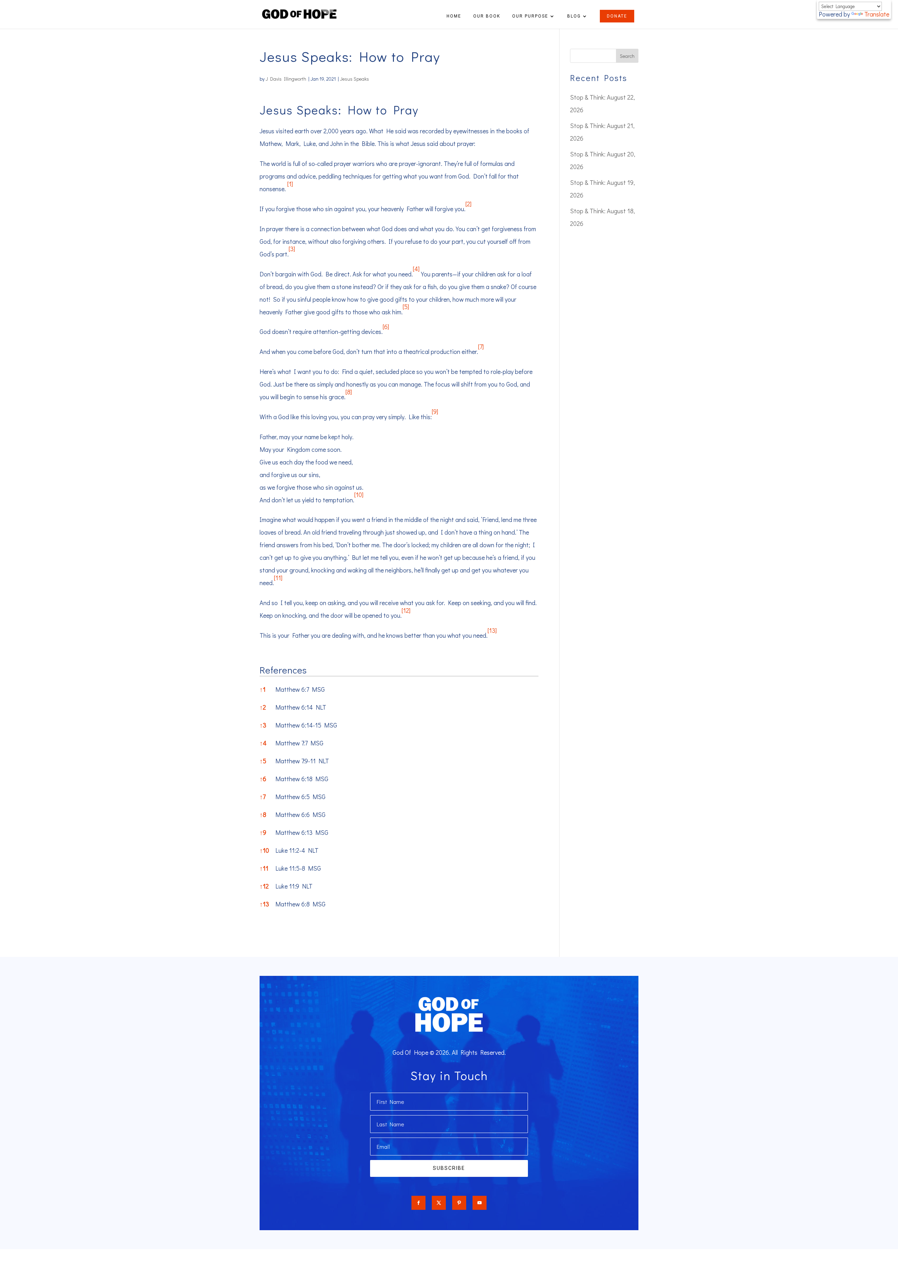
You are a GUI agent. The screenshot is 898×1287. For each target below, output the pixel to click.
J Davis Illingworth (286, 78)
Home (454, 16)
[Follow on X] (439, 1203)
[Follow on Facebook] (418, 1203)
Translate (876, 14)
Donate (617, 16)
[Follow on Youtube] (480, 1203)
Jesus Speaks (354, 78)
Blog (574, 16)
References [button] (283, 670)
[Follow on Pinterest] (459, 1203)
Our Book (486, 16)
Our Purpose (530, 16)
